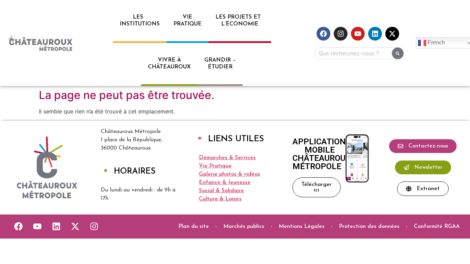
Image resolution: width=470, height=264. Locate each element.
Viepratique (187, 20)
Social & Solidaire (221, 191)
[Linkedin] (375, 34)
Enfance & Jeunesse (224, 182)
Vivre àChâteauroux (169, 63)
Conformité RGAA (437, 226)
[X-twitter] (392, 34)
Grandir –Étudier (220, 63)
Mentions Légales (301, 226)
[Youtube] (358, 34)
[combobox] (358, 53)
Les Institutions (140, 20)
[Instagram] (341, 34)
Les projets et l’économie (239, 20)
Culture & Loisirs (220, 199)
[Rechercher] (398, 53)
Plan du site (193, 226)
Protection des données (369, 226)
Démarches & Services (227, 158)
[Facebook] (323, 34)
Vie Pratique (215, 166)
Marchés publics (243, 226)
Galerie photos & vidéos (229, 174)
